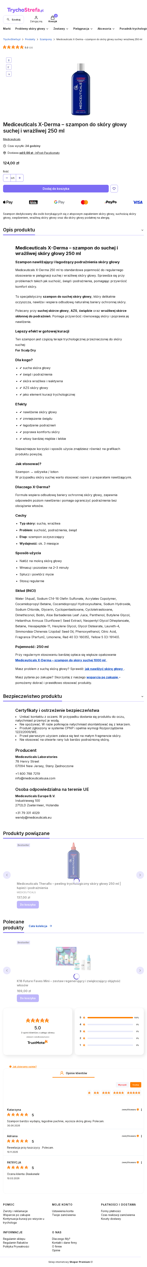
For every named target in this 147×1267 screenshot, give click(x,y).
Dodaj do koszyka (56, 189)
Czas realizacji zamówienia (118, 1214)
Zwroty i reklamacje (15, 1211)
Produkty (30, 39)
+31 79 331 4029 (27, 813)
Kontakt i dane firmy (64, 1242)
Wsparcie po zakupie (16, 1214)
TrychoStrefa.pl (11, 39)
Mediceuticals (11, 139)
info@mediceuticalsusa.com (35, 778)
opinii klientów (38, 1033)
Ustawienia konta (63, 1211)
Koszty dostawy (111, 1218)
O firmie (57, 1246)
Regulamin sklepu (14, 1238)
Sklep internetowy (69, 1261)
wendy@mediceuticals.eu (33, 817)
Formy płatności (111, 1211)
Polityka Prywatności (16, 1246)
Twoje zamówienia (64, 1214)
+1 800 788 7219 (27, 774)
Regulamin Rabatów (15, 1242)
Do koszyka (28, 904)
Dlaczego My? (61, 1238)
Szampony (46, 39)
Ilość (6, 171)
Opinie (56, 1250)
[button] (10, 1066)
